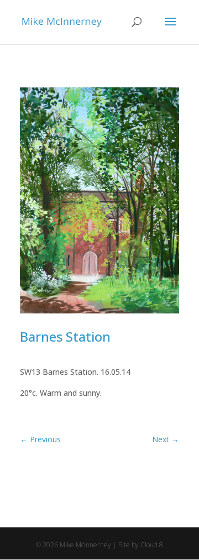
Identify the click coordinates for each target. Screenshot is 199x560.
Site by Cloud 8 (140, 544)
